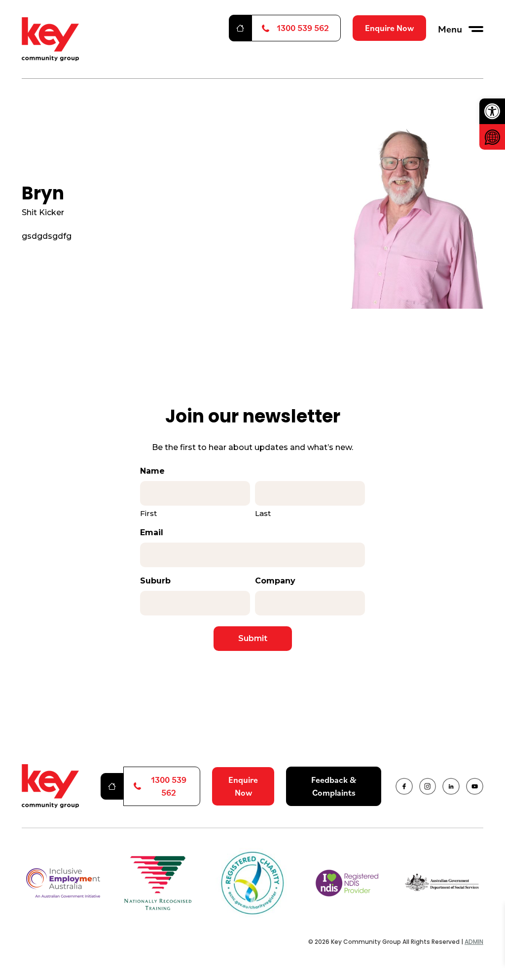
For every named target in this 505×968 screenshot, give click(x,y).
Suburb (155, 580)
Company (275, 580)
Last (263, 513)
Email (151, 532)
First (148, 513)
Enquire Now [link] (389, 27)
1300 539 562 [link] (303, 27)
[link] (492, 111)
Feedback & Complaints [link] (333, 786)
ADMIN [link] (474, 941)
